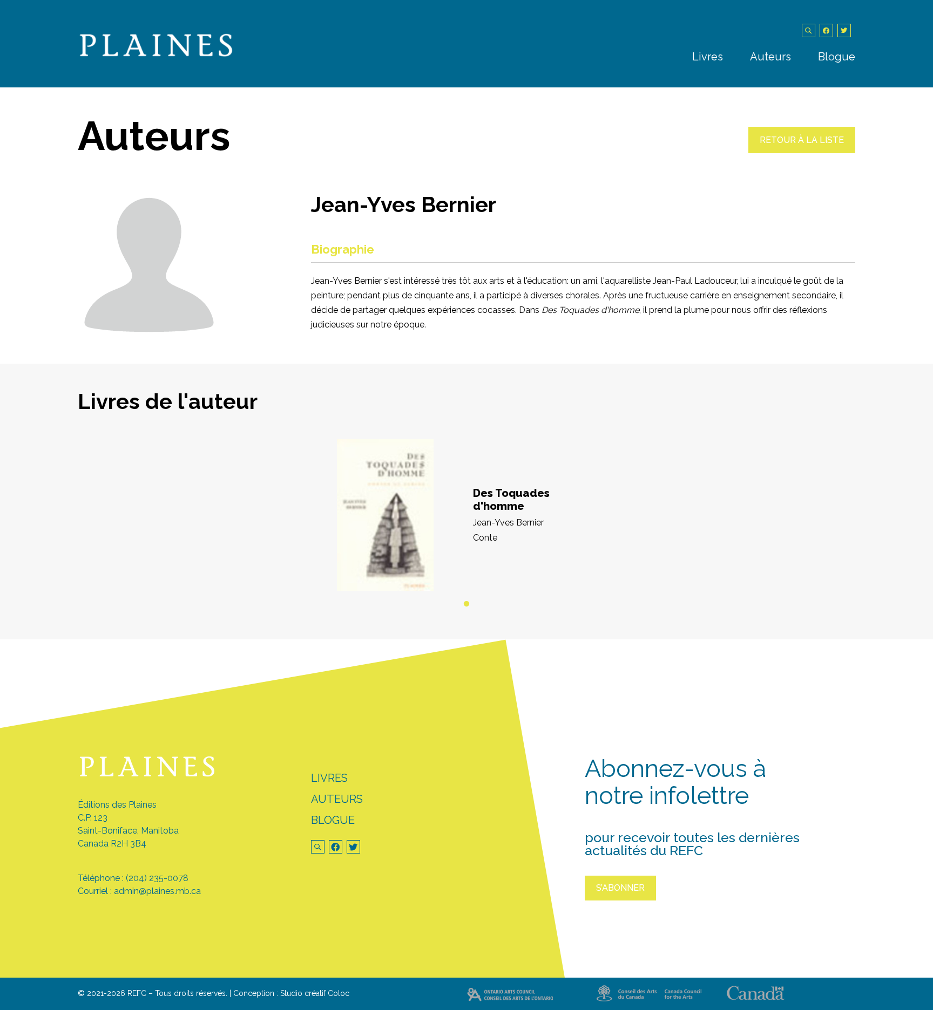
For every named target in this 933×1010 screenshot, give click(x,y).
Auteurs (770, 56)
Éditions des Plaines (117, 805)
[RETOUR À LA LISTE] (801, 150)
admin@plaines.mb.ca (157, 891)
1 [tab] (466, 604)
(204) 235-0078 (157, 878)
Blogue (836, 56)
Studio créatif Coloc (314, 993)
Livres (707, 56)
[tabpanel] (466, 515)
